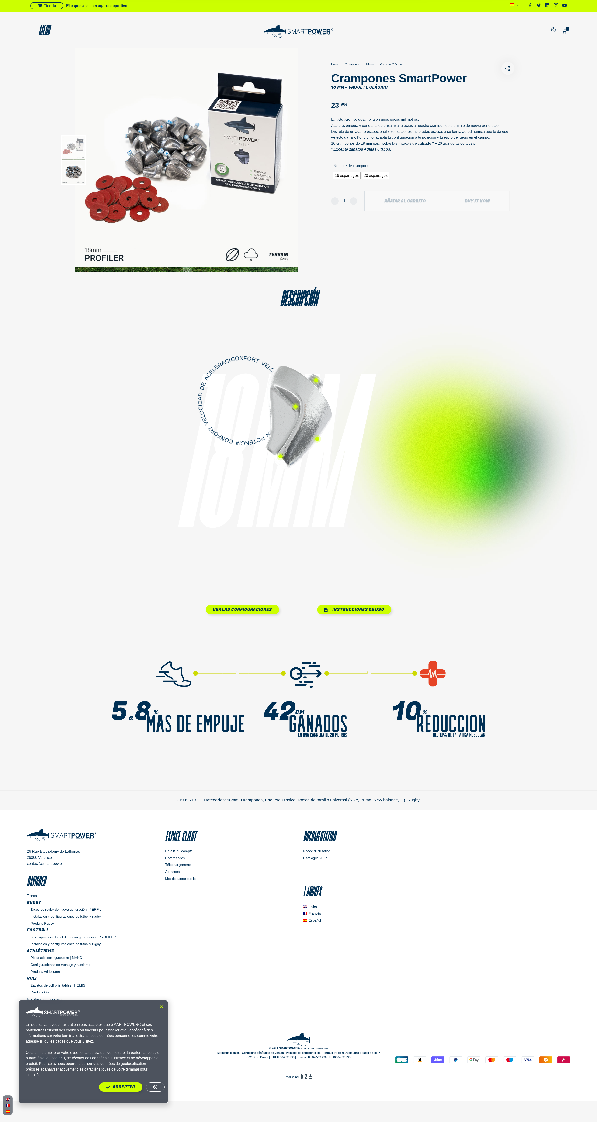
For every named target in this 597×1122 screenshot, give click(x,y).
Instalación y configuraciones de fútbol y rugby (66, 916)
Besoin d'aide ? (370, 1052)
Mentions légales (228, 1052)
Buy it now (477, 201)
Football (38, 930)
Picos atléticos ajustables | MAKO (56, 958)
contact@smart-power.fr (46, 863)
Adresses (172, 872)
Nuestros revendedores (45, 999)
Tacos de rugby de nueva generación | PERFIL (66, 909)
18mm (370, 64)
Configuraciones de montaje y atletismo (60, 965)
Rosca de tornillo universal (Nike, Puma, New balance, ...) (351, 800)
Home (335, 64)
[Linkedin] (547, 6)
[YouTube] (564, 6)
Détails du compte (179, 851)
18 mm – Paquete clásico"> (507, 68)
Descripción (298, 298)
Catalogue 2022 (315, 858)
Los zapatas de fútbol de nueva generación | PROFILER (73, 937)
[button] (161, 1006)
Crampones (352, 64)
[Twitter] (539, 6)
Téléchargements (178, 865)
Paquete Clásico (391, 64)
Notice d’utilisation (316, 851)
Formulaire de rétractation (340, 1052)
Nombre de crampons (351, 166)
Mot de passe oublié (180, 879)
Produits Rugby (42, 923)
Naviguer (36, 881)
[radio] (346, 175)
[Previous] (104, 160)
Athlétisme (40, 951)
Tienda (32, 896)
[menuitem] (514, 6)
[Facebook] (530, 6)
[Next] (280, 160)
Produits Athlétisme (45, 972)
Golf (32, 978)
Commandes (175, 858)
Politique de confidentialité (303, 1052)
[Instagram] (556, 6)
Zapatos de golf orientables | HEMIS (58, 985)
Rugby (413, 800)
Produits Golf (40, 992)
